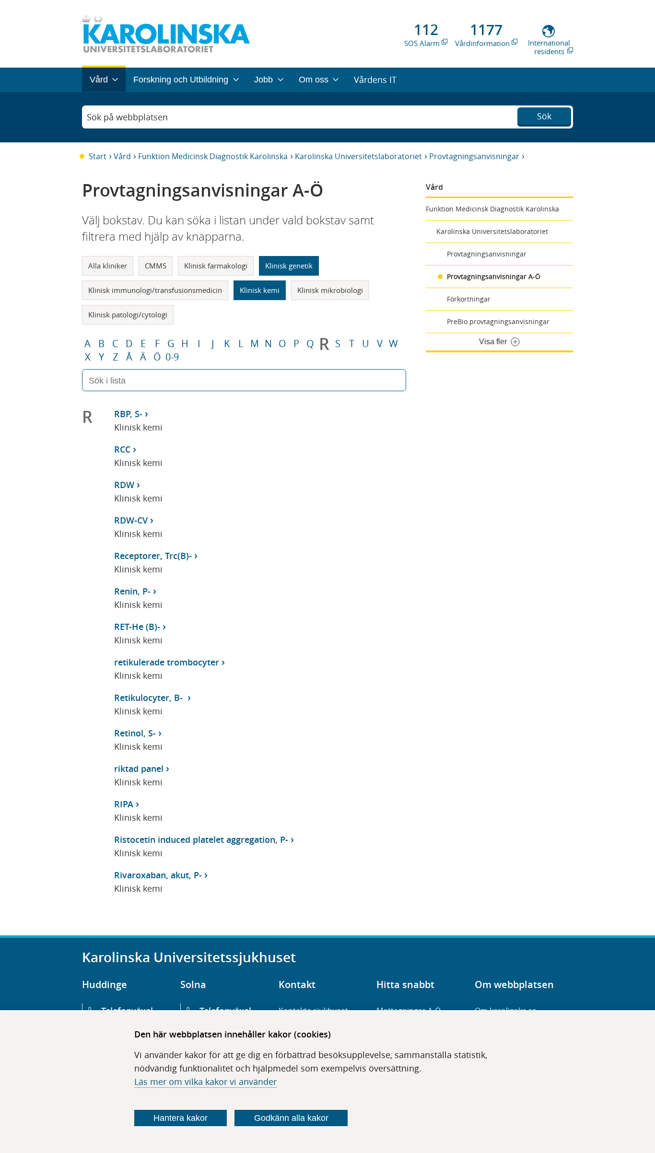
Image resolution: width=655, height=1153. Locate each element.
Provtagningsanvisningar (474, 156)
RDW (124, 484)
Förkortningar (469, 298)
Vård (122, 156)
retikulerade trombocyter (166, 662)
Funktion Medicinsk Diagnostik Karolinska (213, 156)
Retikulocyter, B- (149, 697)
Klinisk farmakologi (215, 265)
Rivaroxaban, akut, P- (158, 875)
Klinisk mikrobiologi (330, 290)
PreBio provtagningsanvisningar (498, 321)
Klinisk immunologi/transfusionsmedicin (155, 290)
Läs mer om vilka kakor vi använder (205, 1081)
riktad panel (139, 768)
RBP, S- (128, 413)
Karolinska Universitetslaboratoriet (358, 156)
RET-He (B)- (137, 626)
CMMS (155, 265)
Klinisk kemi (260, 290)
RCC (122, 449)
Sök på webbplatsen (127, 117)
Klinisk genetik (289, 265)
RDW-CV (131, 520)
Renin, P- (132, 591)
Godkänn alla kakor (291, 1118)
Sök (544, 116)
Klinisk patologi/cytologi (127, 314)
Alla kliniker (107, 265)
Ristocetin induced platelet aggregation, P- (201, 839)
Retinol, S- (135, 733)
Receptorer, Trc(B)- (153, 555)
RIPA (123, 804)
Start (97, 156)
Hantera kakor (180, 1118)
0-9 (172, 357)
